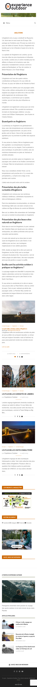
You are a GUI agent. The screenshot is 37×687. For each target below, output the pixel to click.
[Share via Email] (22, 357)
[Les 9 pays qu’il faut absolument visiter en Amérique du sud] (8, 649)
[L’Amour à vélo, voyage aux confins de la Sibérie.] (8, 625)
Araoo (18, 680)
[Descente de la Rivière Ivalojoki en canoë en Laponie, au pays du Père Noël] (8, 637)
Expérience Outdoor (11, 397)
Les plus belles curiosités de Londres (18, 394)
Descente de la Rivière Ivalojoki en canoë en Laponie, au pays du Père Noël (25, 636)
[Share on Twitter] (19, 357)
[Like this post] (15, 357)
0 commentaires (24, 353)
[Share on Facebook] (17, 357)
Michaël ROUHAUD (14, 330)
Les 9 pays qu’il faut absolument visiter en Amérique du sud (25, 648)
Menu (8, 23)
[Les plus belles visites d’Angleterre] (18, 432)
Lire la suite (5, 347)
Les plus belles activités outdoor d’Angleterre (14, 329)
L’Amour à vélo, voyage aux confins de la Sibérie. (24, 623)
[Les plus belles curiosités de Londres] (18, 376)
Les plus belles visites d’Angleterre (17, 450)
